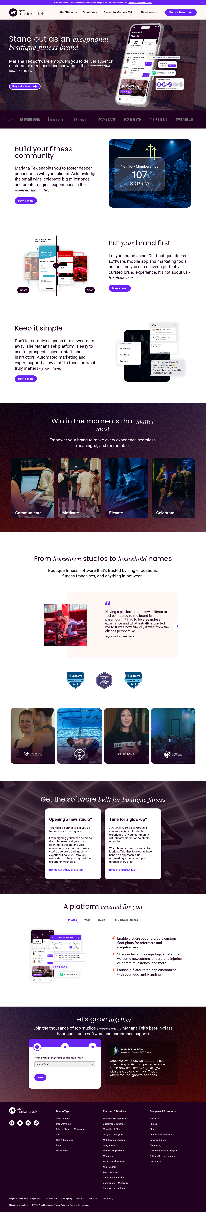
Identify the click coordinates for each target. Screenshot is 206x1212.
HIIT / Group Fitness (125, 920)
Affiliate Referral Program (162, 1156)
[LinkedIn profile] (28, 1123)
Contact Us (155, 1161)
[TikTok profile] (36, 1123)
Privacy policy (66, 1198)
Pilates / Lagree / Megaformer (71, 1129)
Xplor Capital (109, 1167)
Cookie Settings (107, 1198)
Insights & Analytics (113, 1134)
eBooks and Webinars (161, 1134)
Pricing (153, 1124)
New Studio (62, 1150)
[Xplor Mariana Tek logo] (27, 12)
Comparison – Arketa (114, 1188)
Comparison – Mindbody (115, 1183)
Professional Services (114, 1161)
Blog (152, 1129)
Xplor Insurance (111, 1172)
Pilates (72, 920)
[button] (29, 626)
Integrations (109, 1145)
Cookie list (80, 1198)
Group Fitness (63, 1118)
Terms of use (51, 1198)
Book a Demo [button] (177, 12)
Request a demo (21, 86)
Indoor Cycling (63, 1124)
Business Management (114, 1118)
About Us (154, 1118)
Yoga (87, 920)
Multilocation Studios (114, 1140)
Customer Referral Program (163, 1150)
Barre (58, 1145)
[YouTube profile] (20, 1123)
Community (156, 1145)
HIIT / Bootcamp (64, 1140)
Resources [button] (148, 12)
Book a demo (25, 200)
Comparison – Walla (113, 1177)
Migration (108, 1156)
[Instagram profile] (12, 1123)
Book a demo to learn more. (140, 3)
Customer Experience (114, 1124)
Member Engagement (113, 1150)
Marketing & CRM (111, 1129)
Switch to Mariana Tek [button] (118, 12)
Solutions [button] (89, 12)
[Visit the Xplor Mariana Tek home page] (32, 1111)
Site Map (93, 1198)
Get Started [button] (67, 12)
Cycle (101, 920)
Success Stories (158, 1140)
